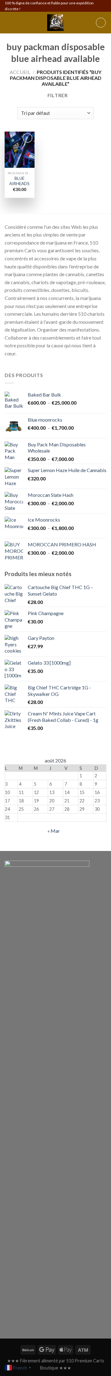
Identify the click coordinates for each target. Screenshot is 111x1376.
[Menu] (8, 22)
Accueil (20, 72)
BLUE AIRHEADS (19, 181)
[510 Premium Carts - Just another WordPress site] (55, 22)
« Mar (53, 831)
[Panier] (101, 23)
